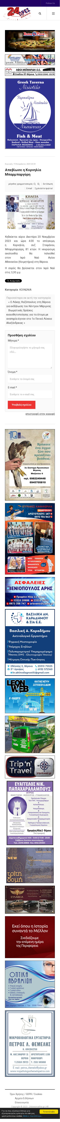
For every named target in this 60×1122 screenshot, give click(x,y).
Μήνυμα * (13, 340)
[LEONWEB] (30, 695)
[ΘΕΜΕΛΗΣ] (30, 1043)
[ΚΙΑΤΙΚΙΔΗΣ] (30, 734)
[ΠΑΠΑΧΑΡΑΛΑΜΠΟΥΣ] (30, 813)
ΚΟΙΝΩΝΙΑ (25, 289)
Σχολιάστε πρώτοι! (44, 188)
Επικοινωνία (22, 1102)
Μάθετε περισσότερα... (33, 1116)
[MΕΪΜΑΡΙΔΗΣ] (30, 72)
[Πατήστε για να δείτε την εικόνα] (30, 211)
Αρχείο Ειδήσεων (24, 1098)
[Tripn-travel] (30, 767)
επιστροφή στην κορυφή (40, 413)
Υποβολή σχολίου (21, 404)
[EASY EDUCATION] (30, 865)
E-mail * (12, 387)
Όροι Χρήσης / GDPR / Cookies (26, 1094)
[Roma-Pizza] (30, 41)
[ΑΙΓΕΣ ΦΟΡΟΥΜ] (30, 937)
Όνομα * (12, 372)
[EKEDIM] (30, 59)
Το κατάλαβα (49, 1111)
